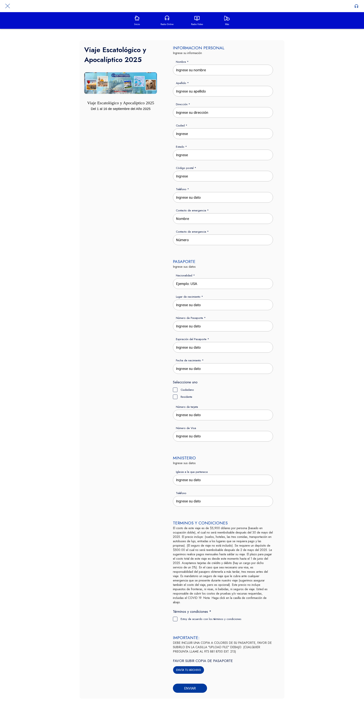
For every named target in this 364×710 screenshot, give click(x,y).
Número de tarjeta (187, 407)
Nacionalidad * (185, 275)
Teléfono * (182, 189)
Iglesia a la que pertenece (192, 472)
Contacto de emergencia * (192, 210)
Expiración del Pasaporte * (192, 339)
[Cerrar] (7, 6)
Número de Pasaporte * (191, 318)
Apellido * (182, 83)
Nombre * (182, 62)
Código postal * (186, 168)
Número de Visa (186, 428)
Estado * (181, 147)
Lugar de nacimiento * (189, 297)
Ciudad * (181, 125)
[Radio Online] (356, 6)
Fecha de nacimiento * (190, 360)
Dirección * (183, 104)
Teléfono (181, 493)
